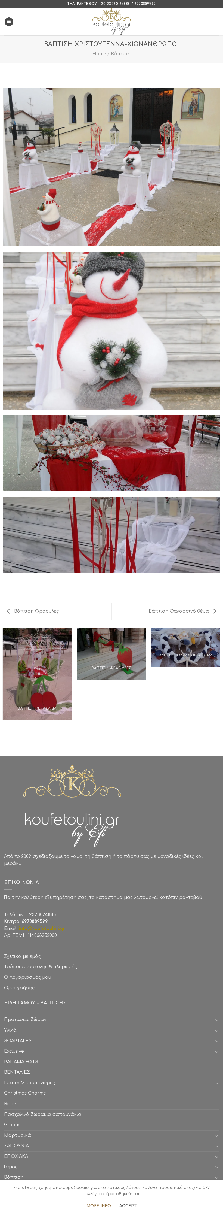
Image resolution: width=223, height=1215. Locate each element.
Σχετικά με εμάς (22, 956)
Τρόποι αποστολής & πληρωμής (40, 966)
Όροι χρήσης (19, 988)
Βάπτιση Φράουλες (36, 611)
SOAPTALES (18, 1040)
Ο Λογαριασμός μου (27, 977)
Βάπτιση (121, 53)
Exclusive (14, 1051)
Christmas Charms (25, 1093)
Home (99, 53)
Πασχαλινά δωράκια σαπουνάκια (42, 1114)
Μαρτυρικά (17, 1135)
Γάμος (10, 1167)
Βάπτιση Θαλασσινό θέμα (179, 611)
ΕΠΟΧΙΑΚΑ (17, 1156)
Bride (10, 1103)
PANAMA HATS (21, 1061)
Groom (11, 1124)
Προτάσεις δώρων (25, 1019)
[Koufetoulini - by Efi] (112, 21)
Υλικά (10, 1030)
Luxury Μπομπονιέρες (29, 1082)
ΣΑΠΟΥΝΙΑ (18, 1145)
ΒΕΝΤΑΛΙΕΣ (17, 1072)
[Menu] (9, 21)
